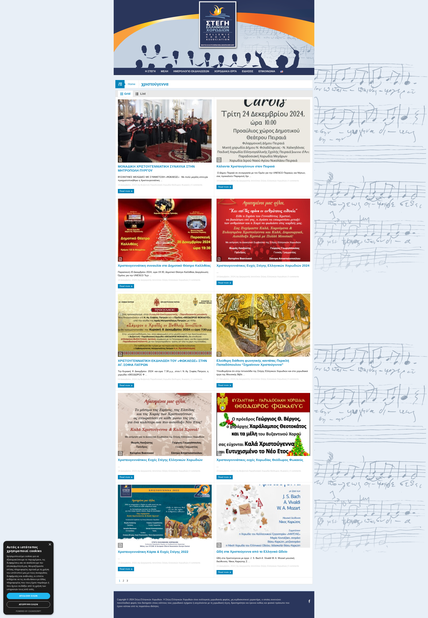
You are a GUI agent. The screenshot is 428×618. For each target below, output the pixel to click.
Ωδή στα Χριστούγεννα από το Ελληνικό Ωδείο (252, 551)
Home (131, 84)
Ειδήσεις (247, 71)
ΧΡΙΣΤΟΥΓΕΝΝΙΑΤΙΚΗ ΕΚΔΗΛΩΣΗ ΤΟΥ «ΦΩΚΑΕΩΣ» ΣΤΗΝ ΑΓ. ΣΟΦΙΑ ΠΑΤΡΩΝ (162, 363)
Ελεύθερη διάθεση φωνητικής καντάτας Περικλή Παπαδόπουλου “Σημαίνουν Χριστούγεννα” (253, 362)
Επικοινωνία (266, 71)
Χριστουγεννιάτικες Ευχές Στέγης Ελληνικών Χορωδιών (160, 460)
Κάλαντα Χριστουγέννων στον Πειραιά (246, 166)
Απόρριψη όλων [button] (28, 604)
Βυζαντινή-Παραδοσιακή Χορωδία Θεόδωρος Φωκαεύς (165, 185)
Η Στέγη (150, 71)
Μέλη (164, 71)
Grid (126, 93)
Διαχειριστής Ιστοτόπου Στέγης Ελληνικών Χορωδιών (263, 181)
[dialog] (28, 578)
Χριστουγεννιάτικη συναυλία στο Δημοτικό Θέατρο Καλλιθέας (164, 265)
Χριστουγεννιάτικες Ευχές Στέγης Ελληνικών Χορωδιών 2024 (263, 265)
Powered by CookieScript (28, 611)
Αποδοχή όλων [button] (28, 595)
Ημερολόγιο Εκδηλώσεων (191, 71)
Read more (125, 191)
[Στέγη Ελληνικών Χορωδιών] (214, 33)
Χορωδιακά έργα (225, 71)
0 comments (196, 185)
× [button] (49, 544)
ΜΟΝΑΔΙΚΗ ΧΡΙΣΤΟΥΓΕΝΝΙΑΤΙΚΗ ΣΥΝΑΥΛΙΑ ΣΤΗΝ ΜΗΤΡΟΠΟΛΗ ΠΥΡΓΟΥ (156, 168)
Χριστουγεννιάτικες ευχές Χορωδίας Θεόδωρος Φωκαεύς (260, 460)
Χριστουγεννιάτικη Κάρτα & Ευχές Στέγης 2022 (153, 552)
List (142, 93)
